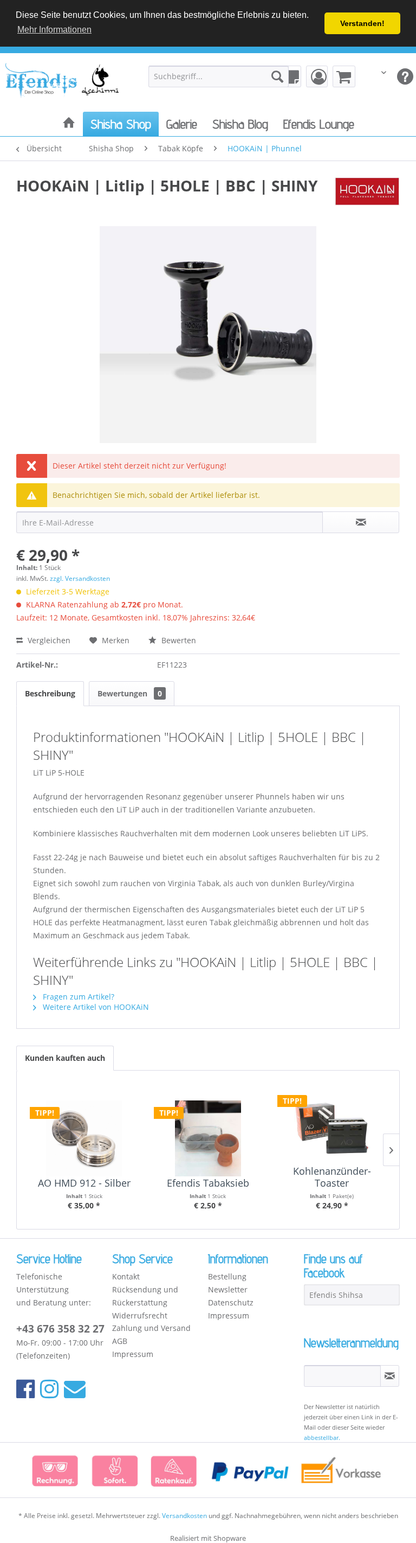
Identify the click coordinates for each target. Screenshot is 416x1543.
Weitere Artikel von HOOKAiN (95, 1007)
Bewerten (177, 640)
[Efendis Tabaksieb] (208, 1134)
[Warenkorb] (344, 76)
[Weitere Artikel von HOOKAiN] (367, 196)
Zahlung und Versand (151, 1328)
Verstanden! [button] (362, 23)
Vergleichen (47, 640)
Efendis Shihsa (336, 1295)
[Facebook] (25, 1388)
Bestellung (227, 1276)
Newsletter (228, 1289)
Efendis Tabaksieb (208, 1183)
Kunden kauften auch (65, 1058)
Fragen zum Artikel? (77, 996)
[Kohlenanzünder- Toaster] (332, 1122)
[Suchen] (277, 76)
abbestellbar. (322, 1437)
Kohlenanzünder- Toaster (332, 1177)
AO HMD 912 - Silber (84, 1183)
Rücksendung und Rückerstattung (145, 1296)
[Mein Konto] (317, 76)
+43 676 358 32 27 (60, 1329)
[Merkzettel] (290, 76)
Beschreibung (50, 693)
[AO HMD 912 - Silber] (84, 1134)
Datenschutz (230, 1302)
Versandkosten (184, 1515)
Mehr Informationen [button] (54, 29)
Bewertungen (130, 693)
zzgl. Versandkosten (80, 578)
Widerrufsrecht (139, 1315)
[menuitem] (218, 76)
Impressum (132, 1354)
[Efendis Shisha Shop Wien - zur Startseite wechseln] (62, 84)
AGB (119, 1341)
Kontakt (126, 1276)
